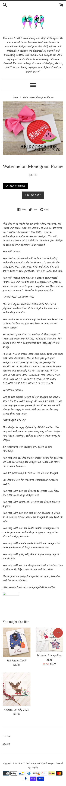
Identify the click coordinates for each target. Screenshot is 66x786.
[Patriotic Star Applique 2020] (50, 640)
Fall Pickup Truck (16, 661)
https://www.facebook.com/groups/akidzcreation (29, 587)
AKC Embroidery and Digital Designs (37, 763)
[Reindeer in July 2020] (16, 689)
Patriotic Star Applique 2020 (49, 658)
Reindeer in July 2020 (16, 710)
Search (6, 744)
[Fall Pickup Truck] (16, 642)
